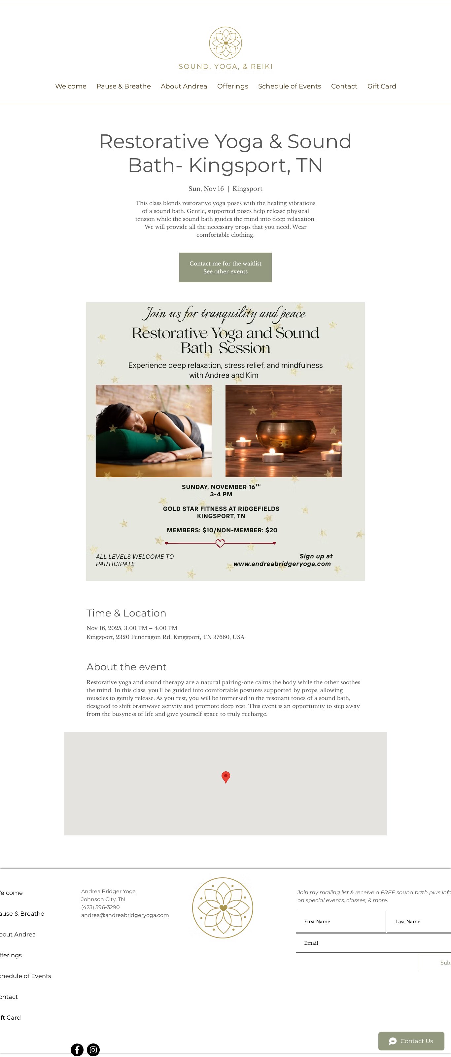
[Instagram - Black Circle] (93, 1049)
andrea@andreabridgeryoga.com (125, 915)
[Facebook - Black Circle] (77, 1049)
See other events (225, 271)
